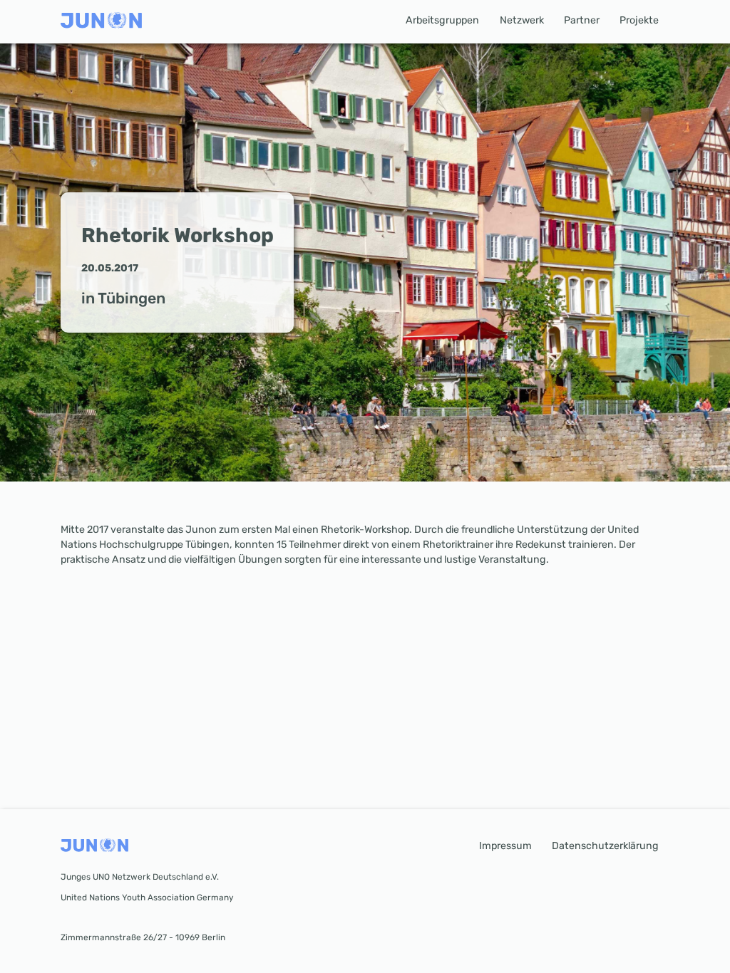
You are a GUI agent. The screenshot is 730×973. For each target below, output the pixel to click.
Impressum (505, 846)
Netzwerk (522, 20)
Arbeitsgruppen (442, 20)
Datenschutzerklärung (605, 846)
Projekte (639, 20)
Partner (582, 20)
